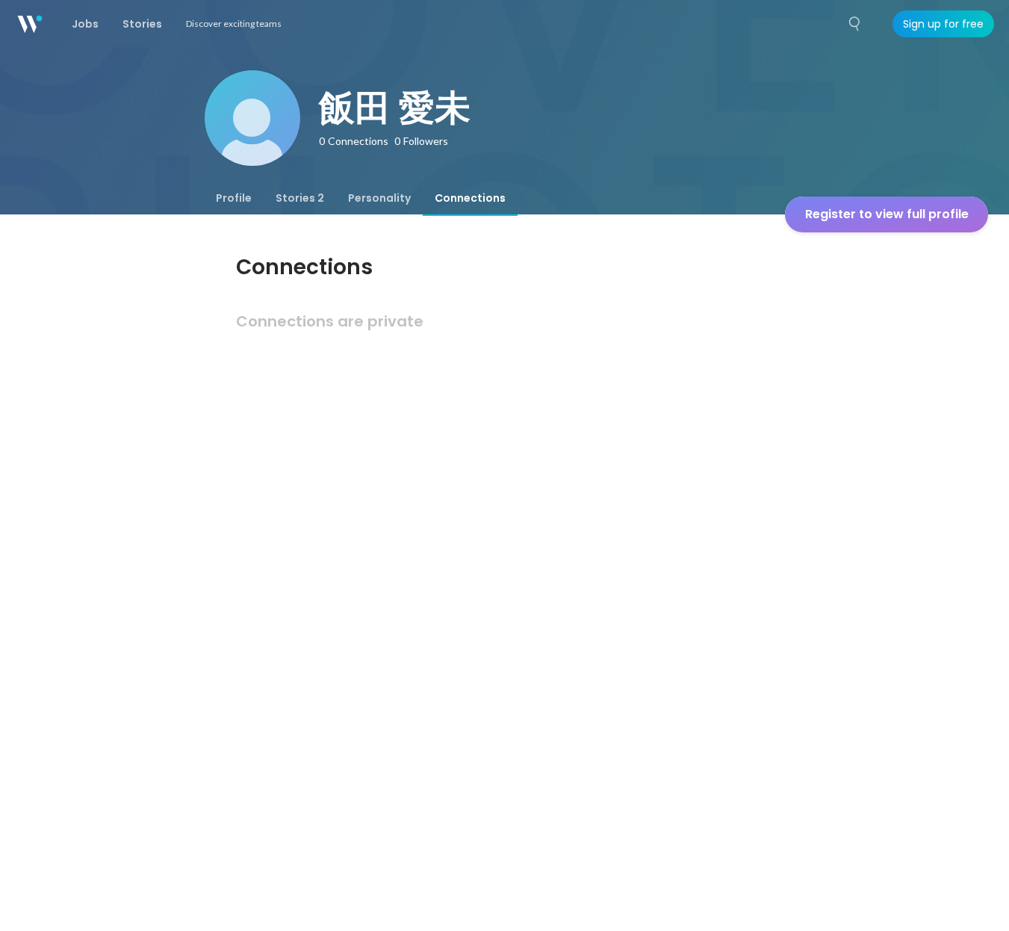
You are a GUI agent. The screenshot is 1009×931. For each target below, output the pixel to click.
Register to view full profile (887, 214)
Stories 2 (300, 198)
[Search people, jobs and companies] (855, 24)
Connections (470, 198)
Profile (234, 198)
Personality (379, 198)
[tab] (234, 198)
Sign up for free (943, 23)
